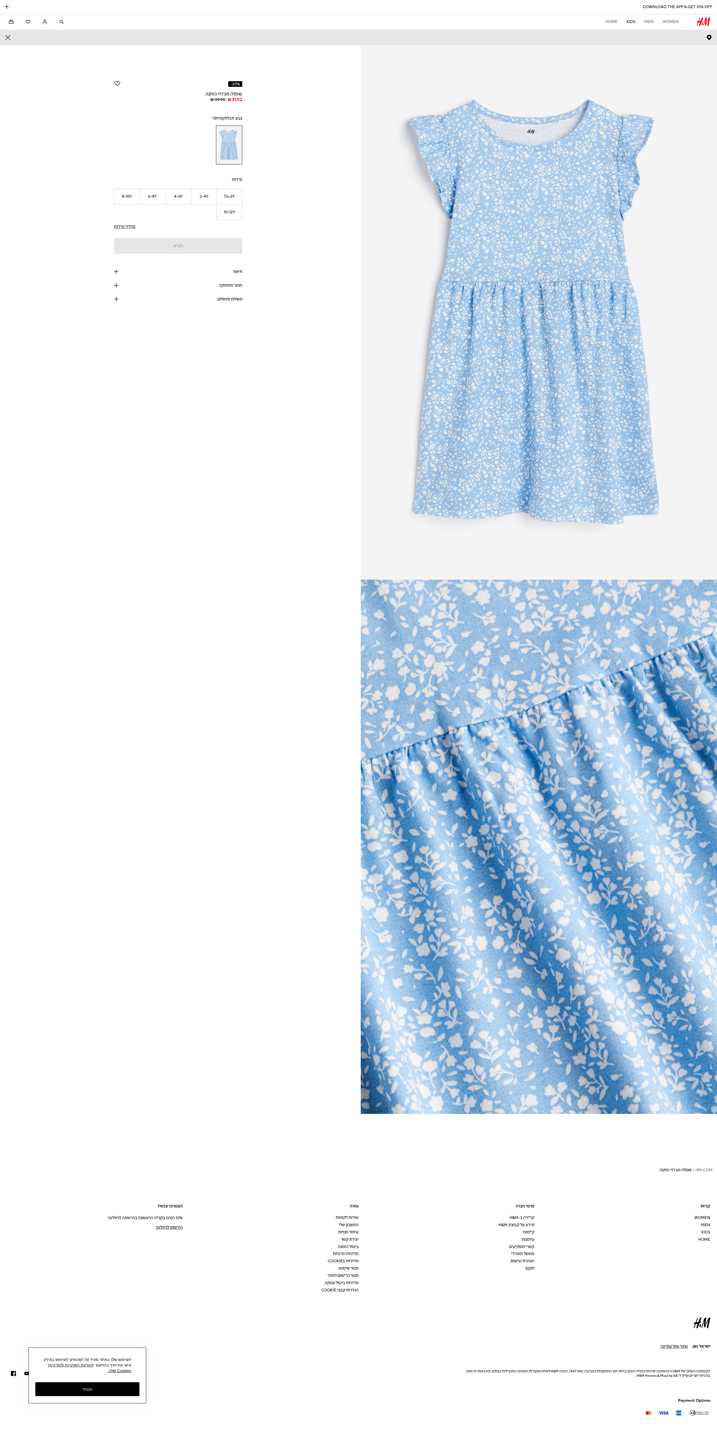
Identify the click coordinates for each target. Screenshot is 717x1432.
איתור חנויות (348, 1232)
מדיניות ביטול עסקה (341, 1283)
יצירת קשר (349, 1239)
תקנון (529, 1268)
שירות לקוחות (347, 1218)
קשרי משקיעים (521, 1247)
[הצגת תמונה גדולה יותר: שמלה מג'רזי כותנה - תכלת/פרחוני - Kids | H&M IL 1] (539, 312)
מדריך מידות (124, 227)
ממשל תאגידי (522, 1254)
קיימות (528, 1232)
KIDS (631, 22)
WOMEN (671, 22)
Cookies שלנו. (119, 1370)
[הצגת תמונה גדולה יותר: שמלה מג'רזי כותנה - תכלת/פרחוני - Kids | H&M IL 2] (539, 847)
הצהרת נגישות (522, 1261)
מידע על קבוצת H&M (516, 1225)
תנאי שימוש (348, 1268)
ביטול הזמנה (348, 1247)
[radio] (229, 144)
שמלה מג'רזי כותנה (676, 1170)
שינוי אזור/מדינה (674, 1346)
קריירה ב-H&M (521, 1218)
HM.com (704, 1170)
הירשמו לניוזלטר (169, 1227)
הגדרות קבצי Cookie (339, 1290)
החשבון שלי (348, 1225)
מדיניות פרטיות (345, 1254)
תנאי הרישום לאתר (342, 1276)
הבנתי (87, 1389)
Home (612, 22)
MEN (649, 22)
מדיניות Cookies (343, 1261)
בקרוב (178, 246)
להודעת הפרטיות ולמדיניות (71, 1365)
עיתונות (528, 1239)
